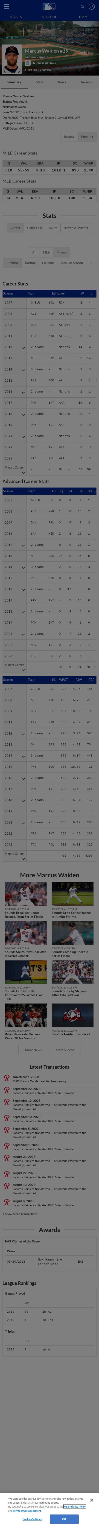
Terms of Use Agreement (27, 1510)
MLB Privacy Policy (75, 1506)
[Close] (92, 1500)
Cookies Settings (32, 1519)
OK (64, 1519)
